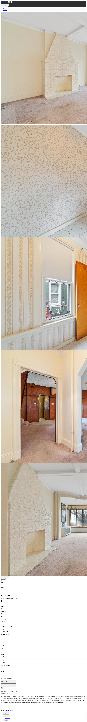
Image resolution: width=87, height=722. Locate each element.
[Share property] (7, 577)
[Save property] (4, 577)
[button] (43, 68)
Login (2, 6)
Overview (5, 8)
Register (6, 6)
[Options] (2, 577)
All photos (3, 578)
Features (5, 10)
